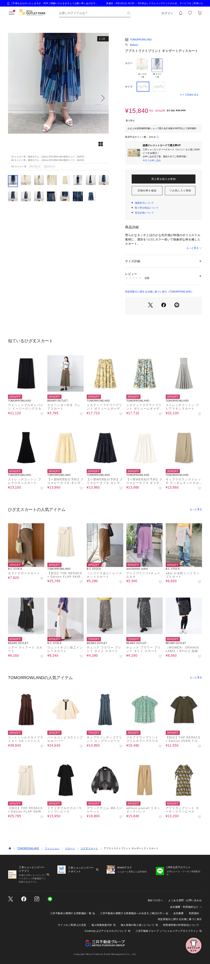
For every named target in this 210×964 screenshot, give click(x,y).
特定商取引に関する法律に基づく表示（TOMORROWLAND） (159, 291)
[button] (58, 98)
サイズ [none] (128, 86)
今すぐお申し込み (152, 160)
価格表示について (144, 203)
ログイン (167, 13)
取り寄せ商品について (147, 208)
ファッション (52, 848)
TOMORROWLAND (141, 39)
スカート (70, 848)
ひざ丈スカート (89, 848)
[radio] (142, 68)
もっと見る (192, 248)
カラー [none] (128, 63)
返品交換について (144, 212)
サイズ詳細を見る (189, 94)
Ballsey (134, 45)
